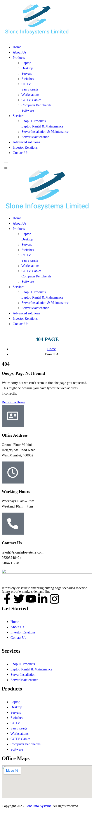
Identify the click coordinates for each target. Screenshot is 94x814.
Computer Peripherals (36, 105)
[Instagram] (54, 598)
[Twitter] (19, 598)
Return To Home (13, 402)
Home (17, 47)
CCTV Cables (31, 100)
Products (19, 57)
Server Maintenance (35, 137)
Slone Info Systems (37, 806)
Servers (26, 73)
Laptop (26, 63)
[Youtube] (30, 598)
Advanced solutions (26, 142)
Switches (27, 79)
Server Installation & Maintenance (44, 131)
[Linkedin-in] (42, 598)
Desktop (27, 68)
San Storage (29, 89)
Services (18, 116)
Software (27, 110)
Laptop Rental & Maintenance (42, 126)
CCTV (26, 84)
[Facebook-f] (7, 598)
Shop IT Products (33, 121)
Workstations (30, 94)
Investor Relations (25, 147)
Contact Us (20, 153)
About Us (19, 52)
